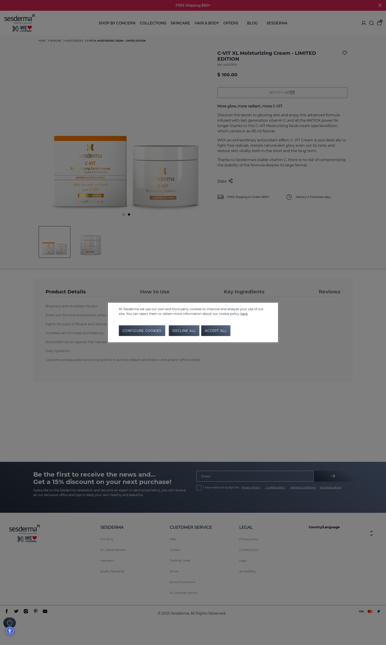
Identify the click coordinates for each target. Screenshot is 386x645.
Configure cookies (142, 331)
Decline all (184, 331)
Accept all (216, 331)
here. (244, 314)
